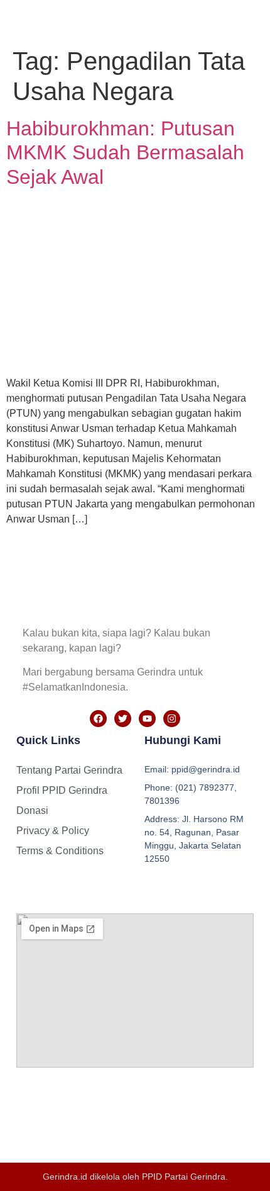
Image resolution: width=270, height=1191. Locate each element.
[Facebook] (98, 718)
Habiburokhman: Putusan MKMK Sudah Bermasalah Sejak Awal (125, 152)
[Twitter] (122, 718)
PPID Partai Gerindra (183, 1176)
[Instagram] (171, 718)
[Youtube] (147, 718)
